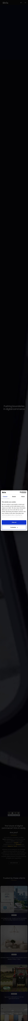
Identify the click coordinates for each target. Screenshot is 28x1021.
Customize (13, 527)
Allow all (14, 522)
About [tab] (23, 496)
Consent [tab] (5, 496)
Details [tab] (14, 496)
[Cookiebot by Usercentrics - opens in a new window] (20, 492)
